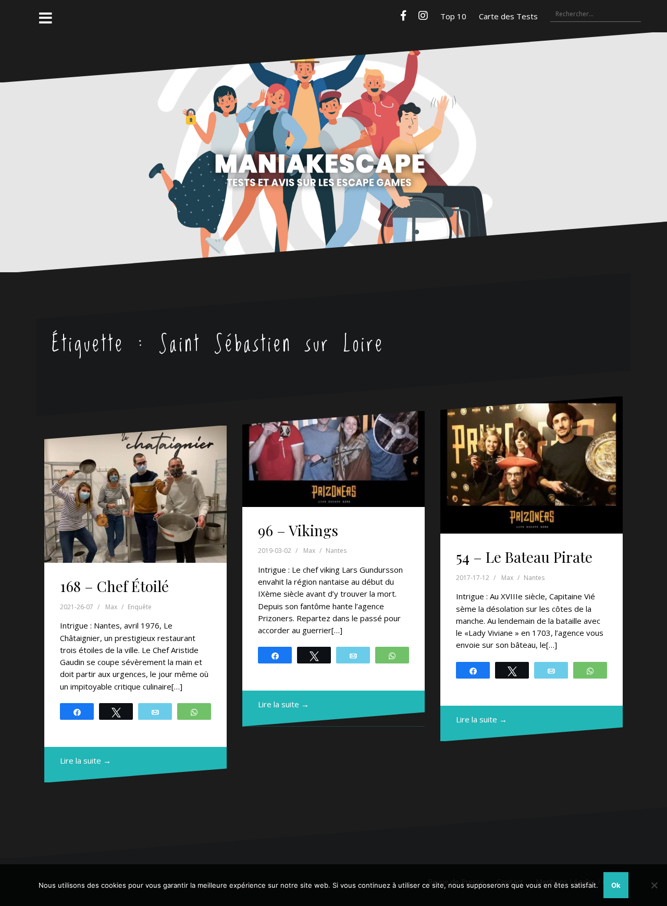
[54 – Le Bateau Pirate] (531, 465)
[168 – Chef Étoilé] (135, 494)
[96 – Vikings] (333, 459)
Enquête (140, 606)
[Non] (654, 885)
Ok (616, 885)
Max (111, 606)
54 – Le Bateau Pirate (524, 556)
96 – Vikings (298, 530)
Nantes (336, 550)
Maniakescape (333, 132)
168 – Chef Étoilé (114, 586)
